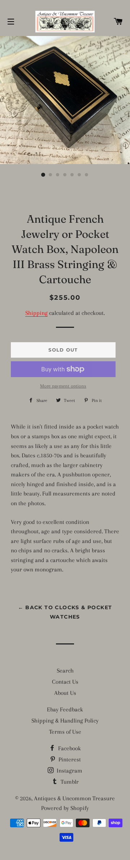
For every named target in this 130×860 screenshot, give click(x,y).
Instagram (68, 770)
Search (65, 670)
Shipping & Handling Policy (65, 720)
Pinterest (69, 759)
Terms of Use (65, 731)
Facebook (69, 748)
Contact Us (65, 681)
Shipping (36, 312)
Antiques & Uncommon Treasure (74, 798)
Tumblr (69, 781)
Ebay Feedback (65, 709)
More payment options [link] (63, 386)
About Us (65, 692)
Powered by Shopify (65, 808)
